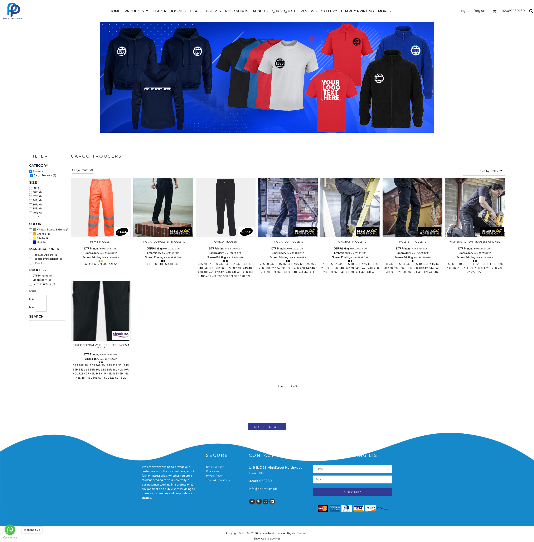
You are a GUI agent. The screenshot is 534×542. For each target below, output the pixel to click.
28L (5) (37, 188)
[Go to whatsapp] (10, 529)
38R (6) (37, 208)
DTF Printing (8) (42, 276)
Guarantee (212, 471)
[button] (136, 11)
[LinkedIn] (272, 501)
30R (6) (37, 192)
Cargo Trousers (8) (45, 175)
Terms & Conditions (218, 480)
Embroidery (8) (42, 280)
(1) (43, 234)
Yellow (41, 238)
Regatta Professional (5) (47, 259)
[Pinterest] (259, 501)
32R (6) (37, 196)
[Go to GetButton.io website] (10, 537)
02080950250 (260, 481)
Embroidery (92, 253)
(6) (42, 242)
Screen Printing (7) (44, 284)
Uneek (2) (38, 263)
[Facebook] (252, 501)
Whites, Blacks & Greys (51, 230)
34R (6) (37, 200)
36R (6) (37, 205)
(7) (53, 230)
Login (464, 11)
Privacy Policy (214, 476)
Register (481, 11)
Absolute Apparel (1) (45, 255)
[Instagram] (265, 501)
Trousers (38, 171)
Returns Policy (215, 467)
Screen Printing (92, 257)
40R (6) (37, 213)
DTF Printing (91, 248)
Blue (40, 242)
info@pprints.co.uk (263, 489)
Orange (41, 234)
